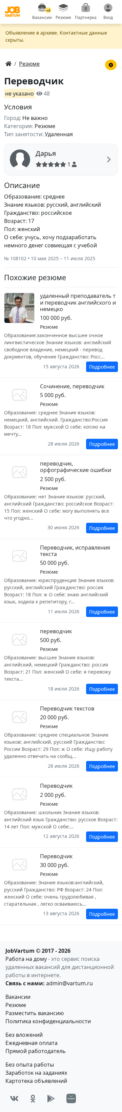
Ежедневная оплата (31, 1043)
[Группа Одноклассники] (33, 1098)
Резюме (15, 1005)
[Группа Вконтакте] (14, 1098)
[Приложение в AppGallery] (71, 1098)
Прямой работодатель (35, 1051)
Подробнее (102, 367)
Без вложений (24, 1034)
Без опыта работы (29, 1064)
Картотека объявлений (36, 1081)
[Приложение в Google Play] (51, 1098)
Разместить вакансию (34, 1013)
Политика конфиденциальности (48, 1021)
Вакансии (17, 997)
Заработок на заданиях (36, 1072)
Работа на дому (26, 959)
